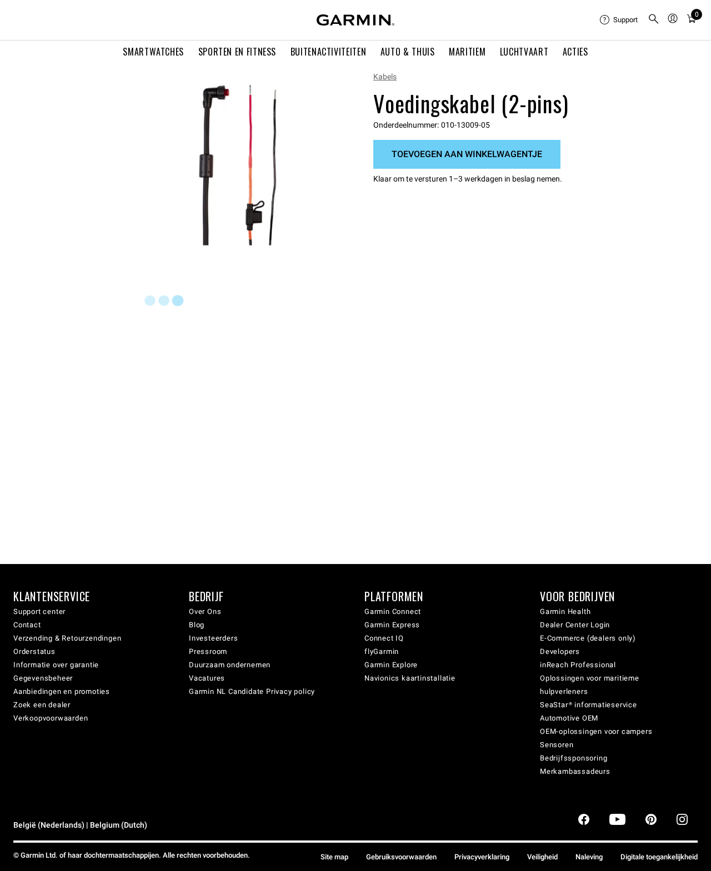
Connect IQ (384, 638)
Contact (27, 625)
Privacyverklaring (481, 857)
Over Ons (205, 611)
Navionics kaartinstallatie (409, 678)
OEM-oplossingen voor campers (596, 731)
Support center (39, 611)
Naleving (589, 857)
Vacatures (207, 678)
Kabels (385, 76)
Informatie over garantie (56, 665)
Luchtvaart (524, 51)
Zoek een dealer (42, 705)
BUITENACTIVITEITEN (329, 51)
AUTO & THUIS (407, 51)
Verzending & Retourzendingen (67, 638)
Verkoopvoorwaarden (50, 718)
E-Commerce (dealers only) (588, 638)
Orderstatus (34, 651)
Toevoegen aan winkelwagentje (467, 154)
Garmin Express (392, 625)
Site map (334, 857)
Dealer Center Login (575, 625)
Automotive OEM (569, 718)
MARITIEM (467, 51)
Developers (560, 651)
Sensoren (556, 745)
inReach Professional (578, 665)
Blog (196, 625)
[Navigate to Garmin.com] (355, 20)
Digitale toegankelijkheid (659, 857)
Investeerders (213, 638)
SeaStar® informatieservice (588, 705)
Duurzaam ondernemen (230, 665)
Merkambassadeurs (575, 771)
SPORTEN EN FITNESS (237, 51)
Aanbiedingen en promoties (61, 691)
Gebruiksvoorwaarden (401, 857)
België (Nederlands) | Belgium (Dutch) (80, 825)
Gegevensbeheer (43, 678)
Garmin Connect (392, 611)
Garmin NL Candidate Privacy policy (252, 691)
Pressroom (208, 651)
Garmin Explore (391, 665)
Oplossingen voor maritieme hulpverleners (589, 685)
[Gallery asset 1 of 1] (237, 165)
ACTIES (575, 51)
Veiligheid (542, 857)
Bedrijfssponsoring (573, 758)
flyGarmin (381, 651)
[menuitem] (619, 20)
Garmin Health (565, 611)
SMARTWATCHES (153, 51)
